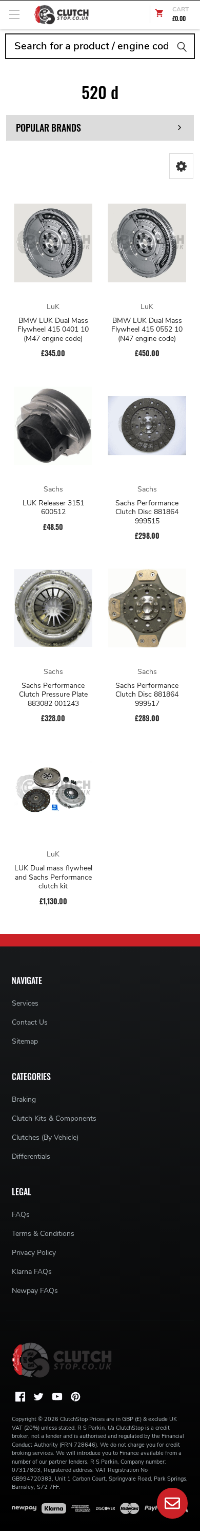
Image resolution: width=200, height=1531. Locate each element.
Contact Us (30, 1022)
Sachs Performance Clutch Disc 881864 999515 (146, 512)
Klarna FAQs (32, 1272)
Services (25, 1003)
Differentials (31, 1156)
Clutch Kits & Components (54, 1118)
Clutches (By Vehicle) (45, 1137)
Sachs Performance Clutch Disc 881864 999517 (146, 694)
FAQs (21, 1214)
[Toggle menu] (14, 14)
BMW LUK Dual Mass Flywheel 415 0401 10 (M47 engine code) (53, 329)
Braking (24, 1099)
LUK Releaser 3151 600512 (53, 508)
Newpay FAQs (35, 1291)
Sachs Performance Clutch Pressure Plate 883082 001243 (53, 694)
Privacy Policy (34, 1252)
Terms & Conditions (43, 1233)
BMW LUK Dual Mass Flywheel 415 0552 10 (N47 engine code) (147, 329)
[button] (181, 166)
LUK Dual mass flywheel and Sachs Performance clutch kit (53, 877)
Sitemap (25, 1041)
